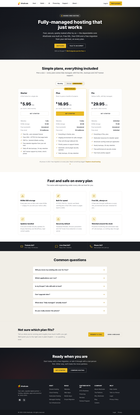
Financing (56, 3)
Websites (67, 389)
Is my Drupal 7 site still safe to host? (48, 286)
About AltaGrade (99, 389)
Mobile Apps (68, 396)
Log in (106, 3)
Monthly (60, 83)
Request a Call (96, 334)
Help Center (113, 389)
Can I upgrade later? (42, 294)
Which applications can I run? (46, 278)
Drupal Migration (69, 399)
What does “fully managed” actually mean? (51, 303)
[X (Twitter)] (24, 400)
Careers (96, 403)
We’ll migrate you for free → (76, 51)
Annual (74, 83)
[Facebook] (19, 400)
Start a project (115, 3)
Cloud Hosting (53, 392)
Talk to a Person (115, 392)
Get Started (60, 370)
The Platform (98, 392)
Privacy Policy (114, 399)
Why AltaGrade (99, 396)
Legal (111, 396)
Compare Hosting (77, 370)
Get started (34, 113)
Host (34, 3)
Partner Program (84, 401)
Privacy (120, 412)
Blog (95, 399)
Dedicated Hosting (55, 396)
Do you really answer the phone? (47, 311)
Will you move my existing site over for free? (51, 270)
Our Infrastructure (54, 403)
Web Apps (67, 392)
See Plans (60, 46)
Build (42, 3)
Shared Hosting (54, 389)
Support (65, 3)
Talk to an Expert (76, 46)
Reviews (82, 397)
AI (49, 3)
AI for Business (84, 390)
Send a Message (114, 334)
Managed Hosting (54, 399)
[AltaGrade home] (23, 3)
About (74, 3)
